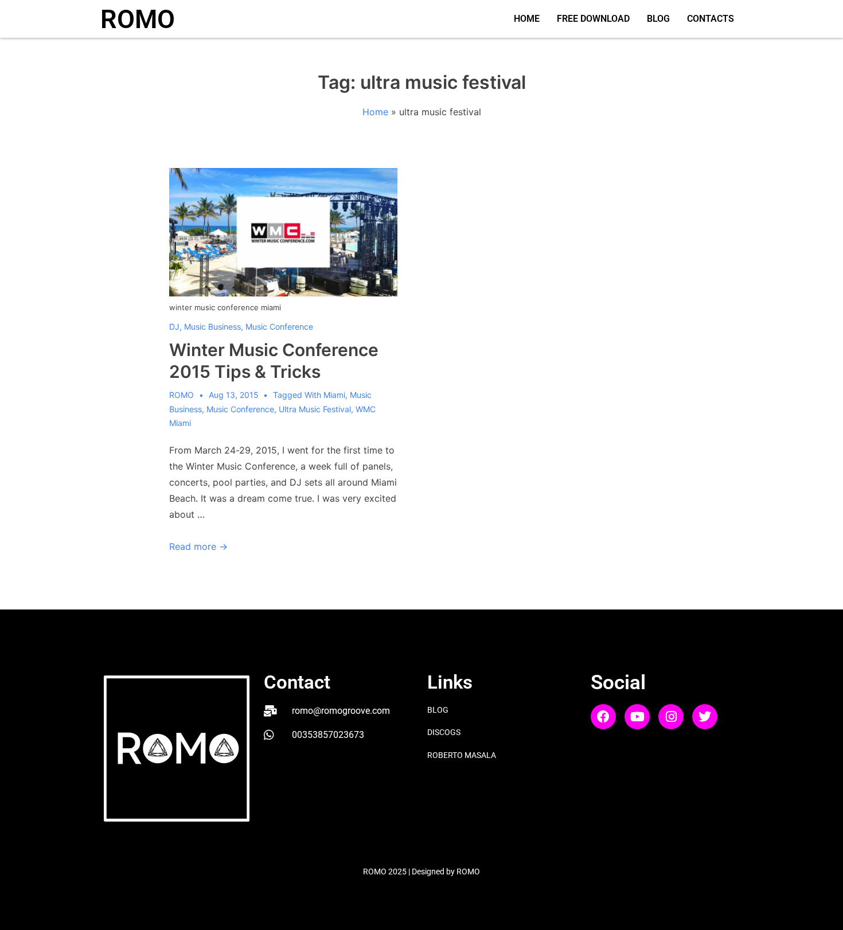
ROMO (137, 19)
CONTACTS (710, 18)
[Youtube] (637, 716)
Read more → (198, 546)
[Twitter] (704, 716)
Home (375, 112)
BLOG (658, 18)
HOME (527, 18)
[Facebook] (603, 716)
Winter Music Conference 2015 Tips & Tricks (273, 360)
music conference (279, 326)
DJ (174, 326)
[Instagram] (671, 716)
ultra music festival (315, 409)
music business (212, 326)
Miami (334, 395)
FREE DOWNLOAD (593, 18)
